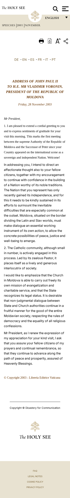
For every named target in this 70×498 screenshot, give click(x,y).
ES (32, 60)
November (32, 25)
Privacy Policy (35, 487)
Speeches (9, 25)
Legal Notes (35, 476)
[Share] (66, 41)
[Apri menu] (65, 8)
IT (46, 60)
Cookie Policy (35, 481)
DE (16, 60)
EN (24, 60)
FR (40, 60)
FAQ (35, 470)
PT (54, 60)
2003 (20, 25)
